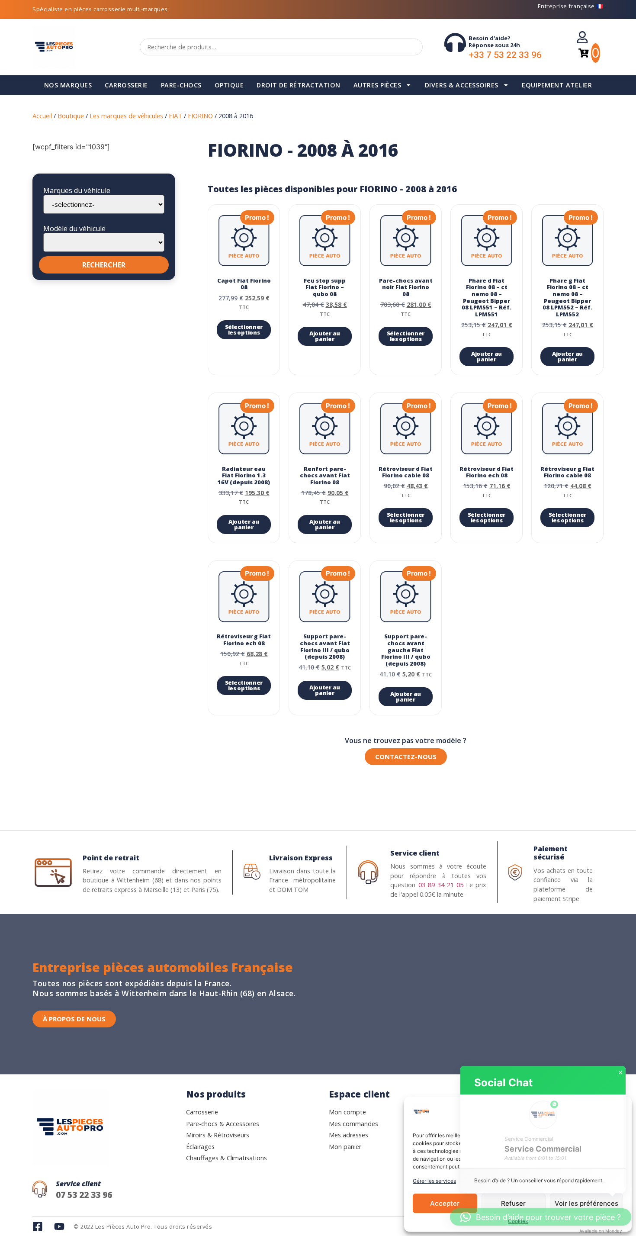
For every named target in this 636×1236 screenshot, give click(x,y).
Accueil (42, 115)
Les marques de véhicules (126, 115)
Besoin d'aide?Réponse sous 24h (494, 41)
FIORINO (200, 115)
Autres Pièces (377, 85)
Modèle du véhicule (74, 228)
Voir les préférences (586, 1203)
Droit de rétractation (298, 85)
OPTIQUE (229, 85)
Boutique (71, 115)
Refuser (513, 1203)
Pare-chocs (181, 85)
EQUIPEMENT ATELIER (557, 85)
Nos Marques (68, 85)
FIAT (175, 115)
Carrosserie (126, 85)
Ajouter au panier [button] (324, 336)
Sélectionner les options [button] (244, 329)
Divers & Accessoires (461, 85)
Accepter (444, 1203)
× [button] (620, 1073)
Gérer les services (434, 1181)
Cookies (518, 1221)
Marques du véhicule (76, 190)
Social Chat (503, 1082)
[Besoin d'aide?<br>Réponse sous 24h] (455, 42)
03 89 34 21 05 (440, 885)
